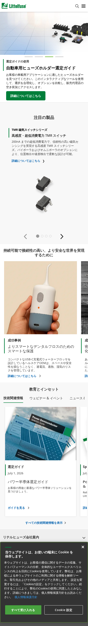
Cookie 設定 (63, 610)
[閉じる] (82, 546)
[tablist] (44, 399)
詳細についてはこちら (25, 96)
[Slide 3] (49, 56)
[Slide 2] (39, 56)
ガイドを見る (16, 508)
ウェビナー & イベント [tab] (46, 398)
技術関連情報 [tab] (13, 398)
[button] (26, 236)
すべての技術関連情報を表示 (44, 523)
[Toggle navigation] (83, 6)
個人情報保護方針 (26, 597)
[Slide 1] (29, 56)
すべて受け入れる (23, 610)
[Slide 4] (59, 56)
